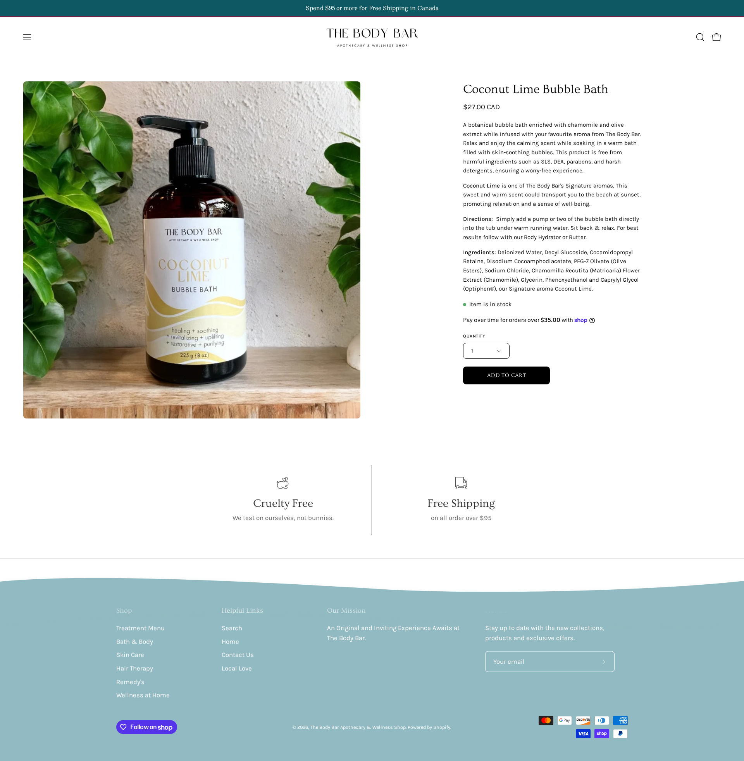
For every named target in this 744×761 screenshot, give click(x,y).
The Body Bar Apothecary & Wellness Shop (358, 727)
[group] (372, 8)
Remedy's (130, 681)
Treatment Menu (140, 628)
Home (230, 641)
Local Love (237, 668)
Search (232, 628)
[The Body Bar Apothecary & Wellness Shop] (372, 37)
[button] (700, 37)
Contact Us (238, 655)
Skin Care (130, 655)
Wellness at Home (143, 695)
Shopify (441, 727)
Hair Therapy (134, 668)
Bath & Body (134, 641)
